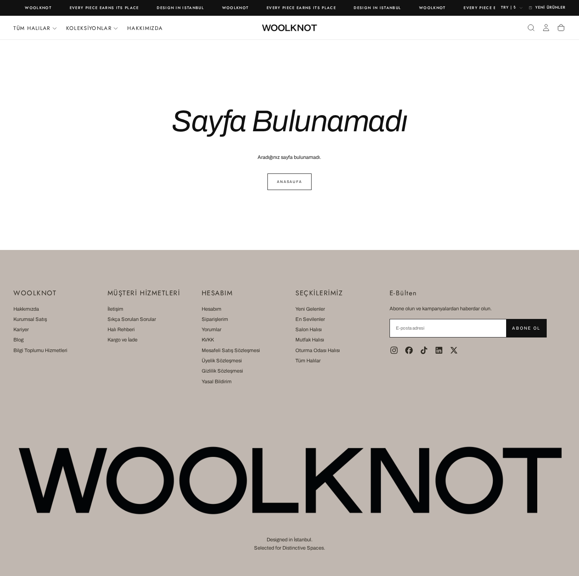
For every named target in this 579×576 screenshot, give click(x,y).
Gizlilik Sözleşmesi (222, 371)
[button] (531, 28)
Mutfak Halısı (309, 340)
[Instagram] (394, 350)
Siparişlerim (215, 319)
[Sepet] (561, 28)
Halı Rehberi (121, 329)
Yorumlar (211, 329)
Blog (18, 340)
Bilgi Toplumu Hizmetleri (40, 350)
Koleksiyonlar (88, 28)
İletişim (115, 309)
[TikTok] (424, 350)
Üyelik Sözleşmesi (222, 360)
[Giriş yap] (546, 28)
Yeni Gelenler (310, 309)
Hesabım (211, 309)
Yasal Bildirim (217, 381)
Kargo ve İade (122, 340)
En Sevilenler (310, 319)
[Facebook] (409, 350)
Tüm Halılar (308, 360)
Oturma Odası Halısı (317, 350)
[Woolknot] (289, 480)
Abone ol (526, 328)
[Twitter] (453, 350)
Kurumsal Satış (30, 319)
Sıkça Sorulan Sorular (132, 319)
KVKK (208, 340)
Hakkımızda (145, 28)
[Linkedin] (439, 350)
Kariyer (21, 329)
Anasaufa (289, 181)
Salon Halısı (308, 329)
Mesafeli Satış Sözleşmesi (231, 350)
